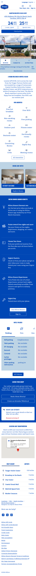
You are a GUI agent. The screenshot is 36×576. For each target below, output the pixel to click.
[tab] (5, 62)
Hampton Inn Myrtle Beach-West (11, 504)
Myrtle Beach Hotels (7, 503)
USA (10, 501)
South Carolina (18, 501)
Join (28, 8)
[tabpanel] (18, 69)
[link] (12, 418)
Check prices (22, 31)
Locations (4, 501)
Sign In (33, 8)
